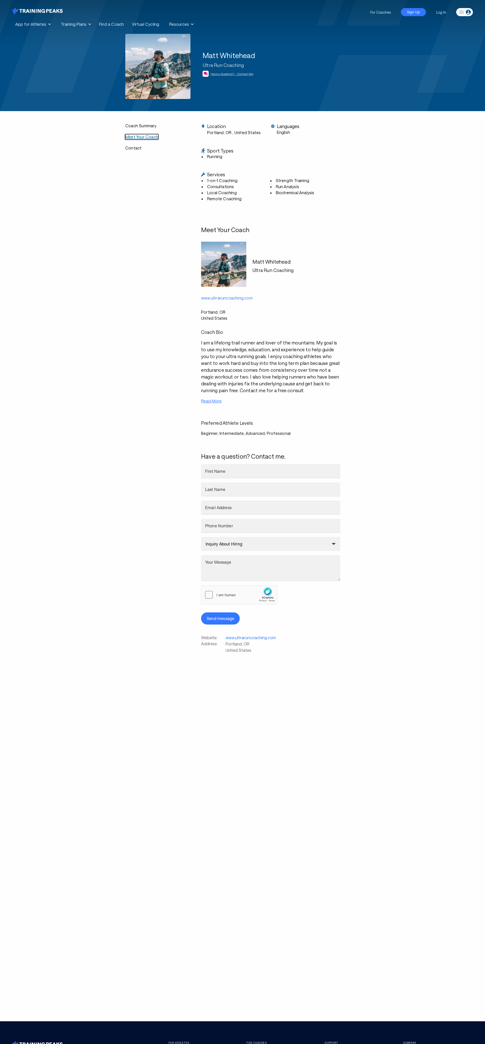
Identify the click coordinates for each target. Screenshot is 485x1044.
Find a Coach (111, 24)
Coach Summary (141, 125)
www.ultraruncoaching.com (251, 637)
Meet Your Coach (141, 136)
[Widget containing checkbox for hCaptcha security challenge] (239, 594)
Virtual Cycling (145, 24)
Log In (441, 12)
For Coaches (380, 12)
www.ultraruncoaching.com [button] (227, 297)
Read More (211, 401)
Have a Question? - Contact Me (232, 74)
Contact (133, 147)
